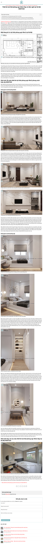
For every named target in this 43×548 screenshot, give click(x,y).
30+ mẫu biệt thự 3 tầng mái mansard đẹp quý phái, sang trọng (15, 527)
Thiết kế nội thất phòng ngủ (32, 5)
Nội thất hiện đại (8, 5)
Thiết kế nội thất (24, 5)
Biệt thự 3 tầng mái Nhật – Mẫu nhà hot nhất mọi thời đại (14, 541)
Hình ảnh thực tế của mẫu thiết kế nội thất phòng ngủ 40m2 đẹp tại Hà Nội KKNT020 (18, 18)
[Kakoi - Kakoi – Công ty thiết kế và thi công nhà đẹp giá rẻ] (21, 2)
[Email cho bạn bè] (22, 486)
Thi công (13, 5)
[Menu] (1, 2)
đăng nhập (8, 494)
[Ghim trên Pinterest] (24, 486)
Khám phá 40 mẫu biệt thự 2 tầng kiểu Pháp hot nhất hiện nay (15, 537)
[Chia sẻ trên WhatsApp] (17, 486)
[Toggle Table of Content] (40, 15)
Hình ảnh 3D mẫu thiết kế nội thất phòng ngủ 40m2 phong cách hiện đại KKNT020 (17, 17)
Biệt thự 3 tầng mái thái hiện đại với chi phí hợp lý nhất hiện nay (16, 530)
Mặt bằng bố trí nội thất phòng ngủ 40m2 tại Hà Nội (11, 16)
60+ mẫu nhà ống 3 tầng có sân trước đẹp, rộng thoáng (14, 534)
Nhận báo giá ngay (5, 520)
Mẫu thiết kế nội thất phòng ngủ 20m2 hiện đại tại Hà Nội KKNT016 (14, 482)
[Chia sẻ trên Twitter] (20, 486)
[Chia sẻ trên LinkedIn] (26, 486)
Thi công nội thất (18, 5)
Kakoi (6, 23)
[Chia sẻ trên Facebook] (19, 486)
